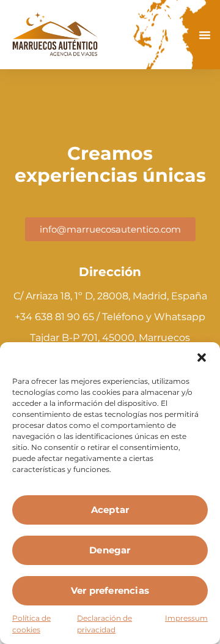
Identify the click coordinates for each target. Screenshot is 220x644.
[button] (202, 357)
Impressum (186, 618)
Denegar (109, 550)
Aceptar (110, 509)
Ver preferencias (110, 590)
